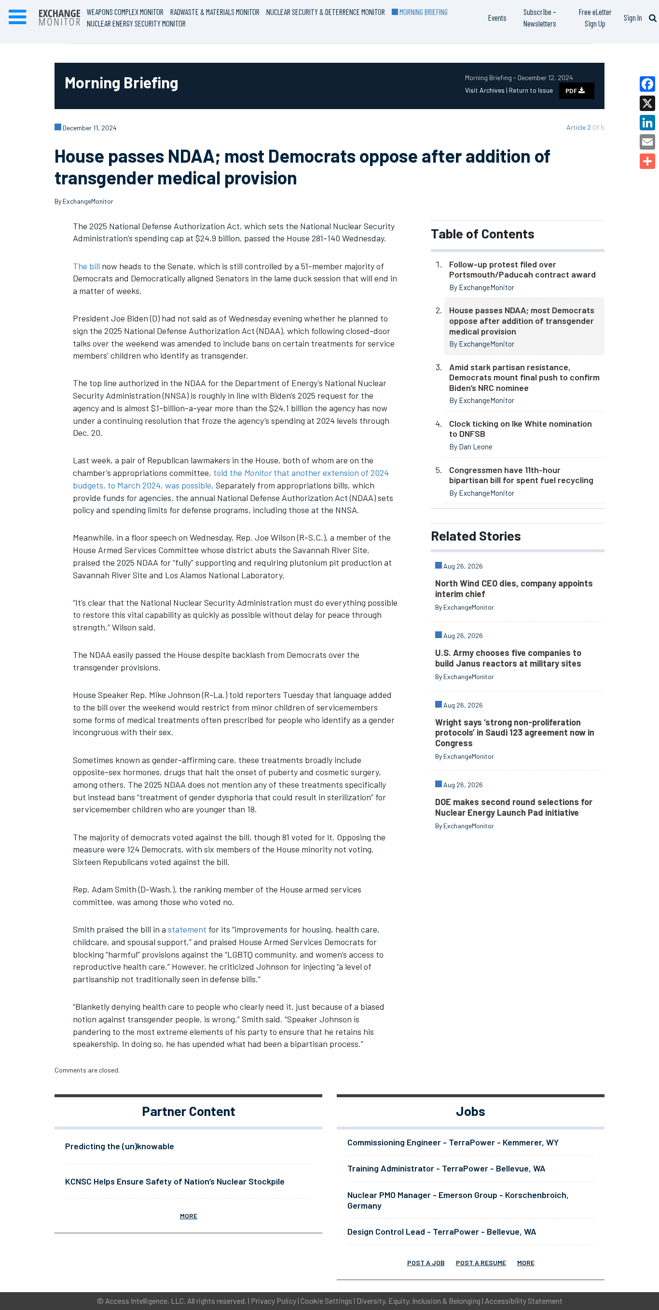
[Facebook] (647, 84)
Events (497, 17)
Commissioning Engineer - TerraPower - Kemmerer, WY (453, 1142)
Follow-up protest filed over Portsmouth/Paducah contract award (522, 269)
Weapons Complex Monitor (125, 11)
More (188, 1216)
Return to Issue (531, 90)
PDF (571, 90)
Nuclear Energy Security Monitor (136, 23)
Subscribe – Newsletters (539, 17)
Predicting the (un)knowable (119, 1146)
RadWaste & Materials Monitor (215, 11)
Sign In (633, 17)
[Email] (647, 142)
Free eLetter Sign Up (595, 17)
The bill (86, 266)
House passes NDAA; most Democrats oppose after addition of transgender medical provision (521, 320)
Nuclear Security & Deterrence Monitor (325, 11)
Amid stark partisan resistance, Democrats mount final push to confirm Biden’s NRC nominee (524, 377)
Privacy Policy (273, 1300)
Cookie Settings (326, 1300)
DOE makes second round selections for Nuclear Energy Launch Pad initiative (513, 807)
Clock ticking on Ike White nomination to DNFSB (520, 428)
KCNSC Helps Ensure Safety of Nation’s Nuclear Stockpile (175, 1181)
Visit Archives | (487, 90)
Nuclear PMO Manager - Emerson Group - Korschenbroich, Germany (458, 1200)
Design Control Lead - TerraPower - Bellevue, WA (441, 1231)
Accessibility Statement (524, 1300)
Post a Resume (481, 1262)
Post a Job (426, 1262)
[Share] (647, 161)
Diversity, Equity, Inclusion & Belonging (419, 1300)
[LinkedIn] (647, 122)
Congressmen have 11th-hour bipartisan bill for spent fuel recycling (521, 475)
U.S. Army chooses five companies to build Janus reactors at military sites (508, 658)
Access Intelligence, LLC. (145, 1300)
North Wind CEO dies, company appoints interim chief (514, 588)
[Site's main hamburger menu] (17, 17)
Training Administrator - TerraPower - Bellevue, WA (446, 1168)
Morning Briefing (423, 11)
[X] (647, 103)
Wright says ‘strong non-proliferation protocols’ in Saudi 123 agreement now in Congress (514, 732)
